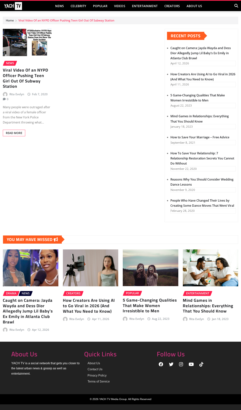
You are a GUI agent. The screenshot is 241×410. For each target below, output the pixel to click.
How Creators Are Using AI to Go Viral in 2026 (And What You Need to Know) (89, 305)
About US (194, 6)
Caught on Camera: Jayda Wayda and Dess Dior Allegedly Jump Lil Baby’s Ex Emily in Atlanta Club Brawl (200, 53)
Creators (172, 6)
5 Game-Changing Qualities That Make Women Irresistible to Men (150, 305)
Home (10, 20)
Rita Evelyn (16, 94)
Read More (14, 133)
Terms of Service (99, 381)
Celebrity (78, 6)
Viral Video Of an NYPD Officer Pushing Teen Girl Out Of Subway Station (66, 20)
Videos (119, 6)
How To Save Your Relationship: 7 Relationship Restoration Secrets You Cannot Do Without (202, 158)
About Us (94, 363)
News (59, 6)
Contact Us (95, 369)
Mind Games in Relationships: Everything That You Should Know (208, 305)
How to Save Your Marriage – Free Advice (199, 137)
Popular (100, 6)
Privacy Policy (97, 375)
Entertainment (145, 6)
